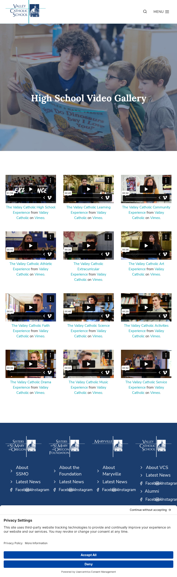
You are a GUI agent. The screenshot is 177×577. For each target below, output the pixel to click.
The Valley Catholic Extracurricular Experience (87, 269)
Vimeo (39, 218)
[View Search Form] (145, 12)
